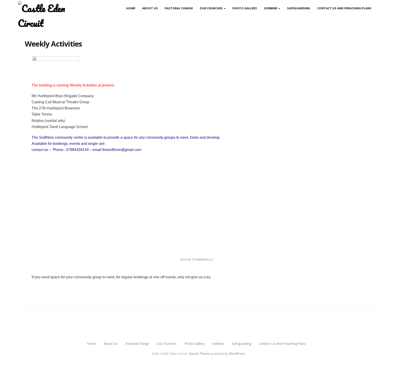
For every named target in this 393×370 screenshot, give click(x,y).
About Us (150, 8)
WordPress (237, 353)
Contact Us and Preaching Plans (344, 8)
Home (130, 8)
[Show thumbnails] (197, 259)
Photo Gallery (244, 8)
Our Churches (211, 8)
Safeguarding (298, 8)
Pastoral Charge (179, 8)
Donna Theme (200, 353)
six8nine (271, 8)
